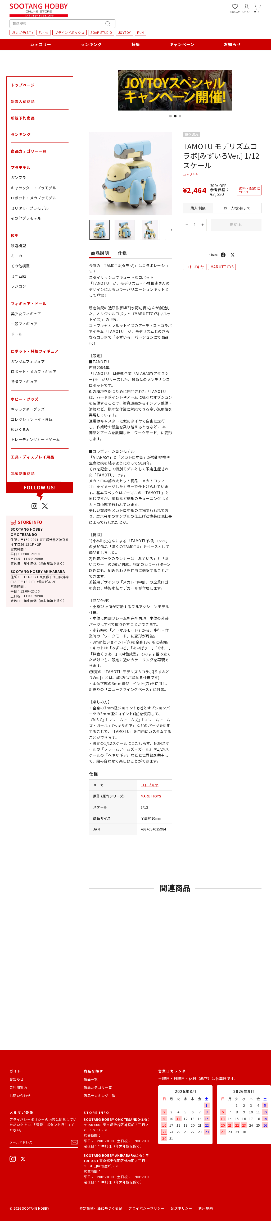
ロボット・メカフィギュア (33, 371)
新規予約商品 (23, 118)
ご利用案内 (18, 1087)
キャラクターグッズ (28, 409)
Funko (44, 32)
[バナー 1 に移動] (170, 116)
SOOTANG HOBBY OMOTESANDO (27, 532)
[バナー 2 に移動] (175, 116)
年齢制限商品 (23, 473)
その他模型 (20, 265)
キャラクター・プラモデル (33, 187)
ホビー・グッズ (25, 399)
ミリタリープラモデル (30, 208)
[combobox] (62, 23)
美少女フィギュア (26, 313)
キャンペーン (182, 44)
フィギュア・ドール (29, 303)
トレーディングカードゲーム (35, 439)
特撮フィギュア (24, 381)
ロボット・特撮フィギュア (34, 351)
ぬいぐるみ (20, 429)
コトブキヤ (150, 784)
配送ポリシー (181, 1208)
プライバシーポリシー (27, 1119)
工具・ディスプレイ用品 (32, 457)
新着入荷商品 (23, 101)
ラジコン (18, 286)
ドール (16, 334)
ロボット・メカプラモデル (33, 197)
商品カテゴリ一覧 (98, 1087)
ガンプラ (18, 177)
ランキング (91, 44)
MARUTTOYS (151, 795)
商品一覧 (91, 1079)
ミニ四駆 (18, 276)
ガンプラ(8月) (22, 32)
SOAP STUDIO (101, 32)
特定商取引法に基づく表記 (100, 1208)
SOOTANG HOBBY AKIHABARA (38, 571)
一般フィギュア (24, 323)
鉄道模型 (18, 245)
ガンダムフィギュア (28, 361)
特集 (136, 44)
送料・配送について (249, 190)
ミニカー (18, 255)
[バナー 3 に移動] (180, 116)
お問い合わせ (20, 1095)
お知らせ (232, 44)
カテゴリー (40, 44)
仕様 (122, 253)
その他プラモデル (26, 218)
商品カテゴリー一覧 (29, 151)
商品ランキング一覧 (99, 1095)
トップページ (23, 85)
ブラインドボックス (70, 32)
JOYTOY (124, 32)
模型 (15, 235)
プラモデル (21, 167)
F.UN (140, 32)
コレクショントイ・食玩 (32, 419)
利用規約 (205, 1208)
